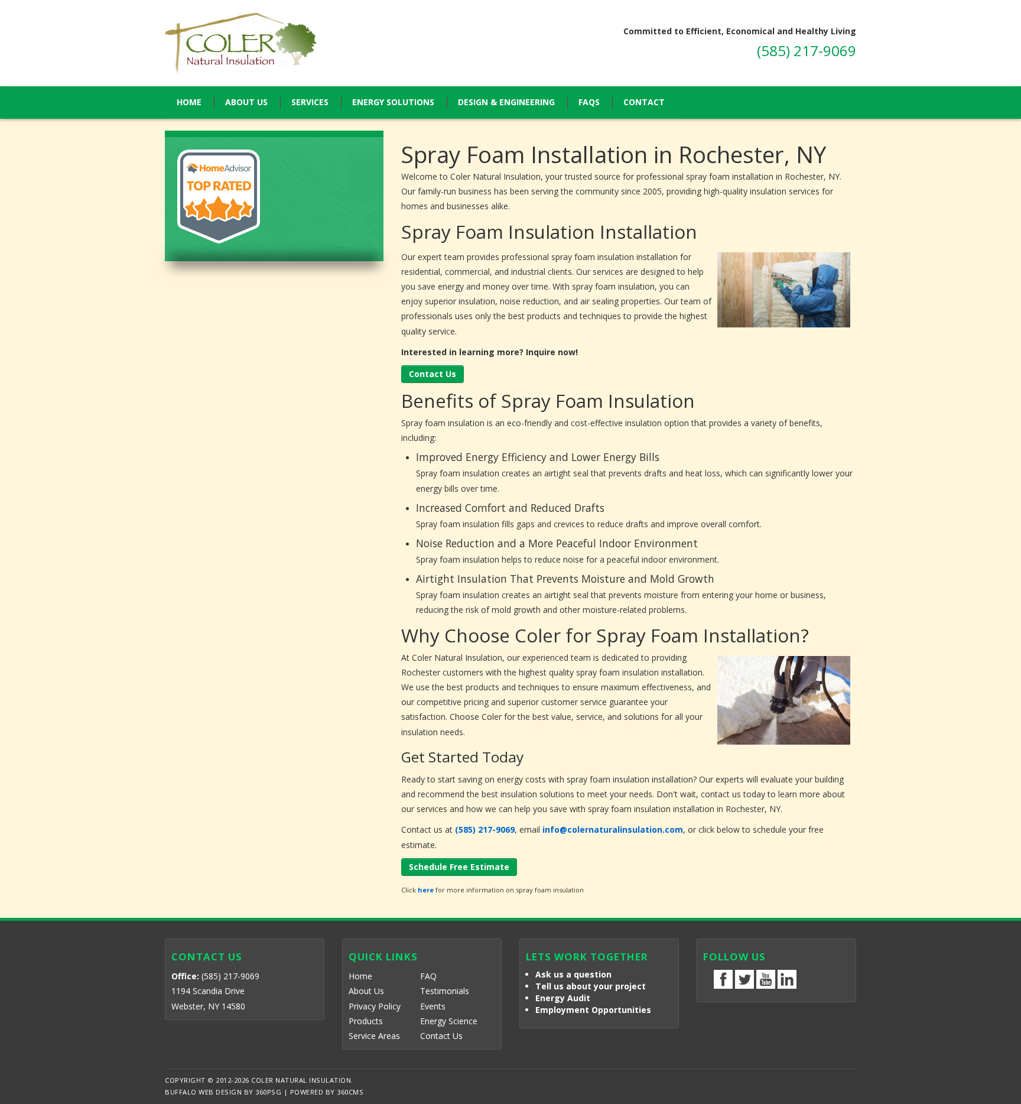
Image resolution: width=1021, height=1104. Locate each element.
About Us (246, 102)
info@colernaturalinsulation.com (612, 829)
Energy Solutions (393, 102)
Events (433, 1006)
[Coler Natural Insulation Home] (301, 43)
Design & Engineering (506, 102)
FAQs (589, 102)
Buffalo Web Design (203, 1091)
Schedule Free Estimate (459, 866)
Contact (644, 102)
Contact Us (432, 373)
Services (310, 102)
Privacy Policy (375, 1006)
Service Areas (374, 1035)
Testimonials (444, 990)
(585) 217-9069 (806, 50)
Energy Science (448, 1021)
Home (189, 102)
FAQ (428, 976)
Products (366, 1021)
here (426, 889)
